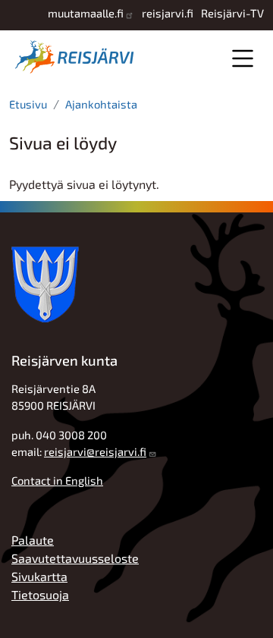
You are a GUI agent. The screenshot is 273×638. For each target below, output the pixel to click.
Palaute (32, 540)
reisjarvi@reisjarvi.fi (95, 451)
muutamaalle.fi (86, 13)
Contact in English (57, 480)
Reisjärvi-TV (232, 13)
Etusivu (28, 104)
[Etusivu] (77, 56)
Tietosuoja (40, 594)
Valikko (242, 58)
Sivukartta (39, 576)
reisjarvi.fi (167, 13)
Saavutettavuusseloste (75, 558)
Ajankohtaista (101, 104)
